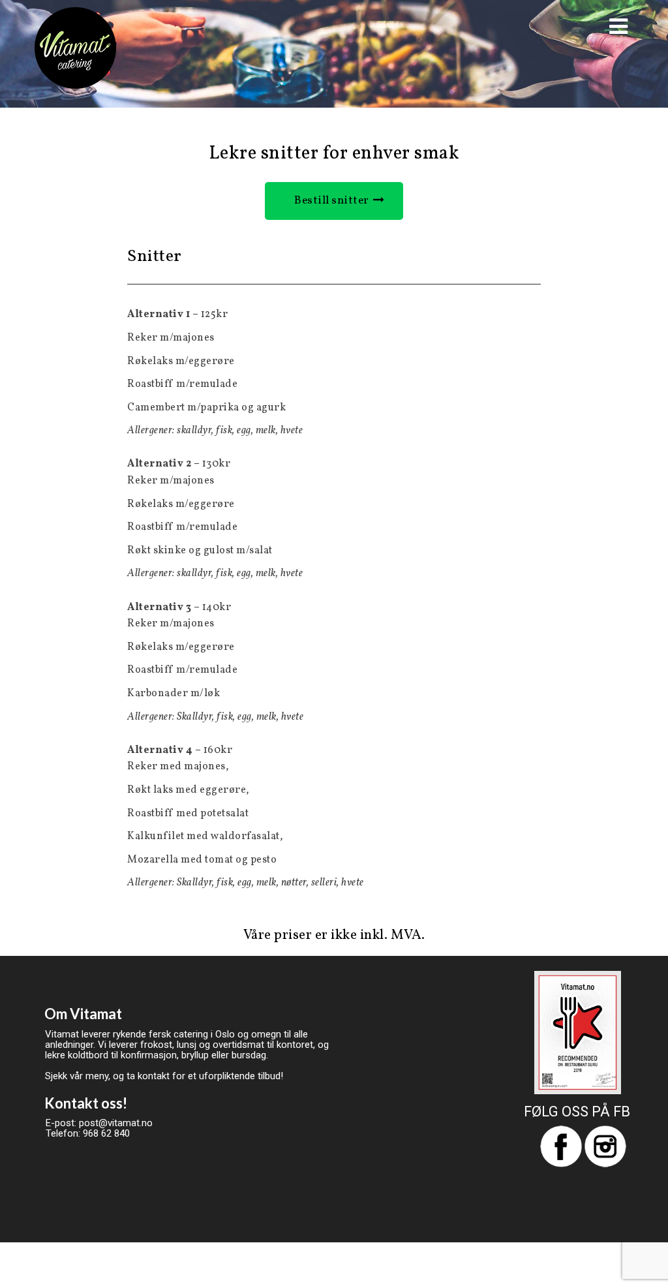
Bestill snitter (331, 200)
